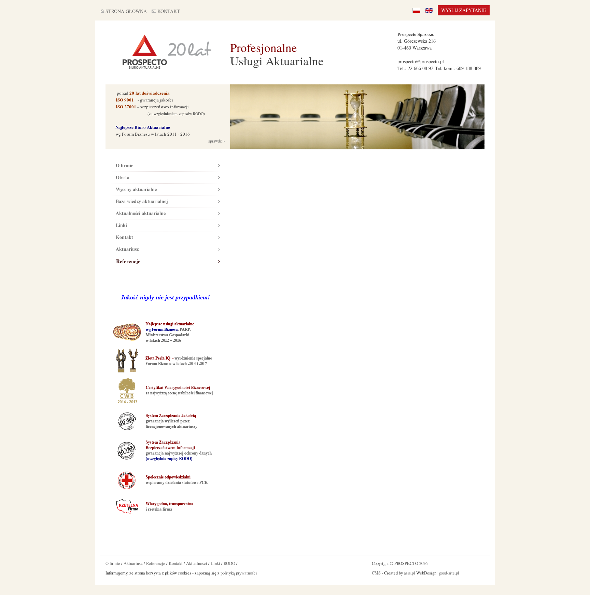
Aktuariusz (127, 249)
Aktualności (196, 563)
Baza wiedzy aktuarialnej (142, 201)
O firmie (124, 165)
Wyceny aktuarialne (136, 189)
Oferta (122, 177)
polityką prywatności (239, 573)
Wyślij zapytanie (463, 10)
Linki (121, 225)
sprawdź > (216, 141)
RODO (229, 563)
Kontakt (124, 237)
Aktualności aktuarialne (141, 213)
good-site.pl (449, 573)
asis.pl (409, 573)
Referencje (128, 261)
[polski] (416, 10)
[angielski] (429, 10)
